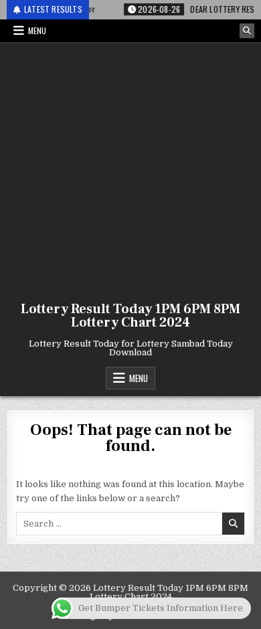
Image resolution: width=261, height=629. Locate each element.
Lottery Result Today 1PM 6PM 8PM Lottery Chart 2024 (130, 315)
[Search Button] (247, 30)
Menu (37, 30)
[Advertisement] (130, 169)
